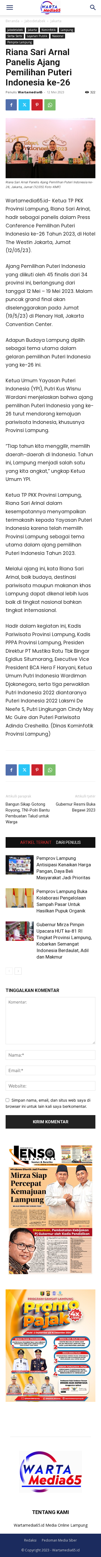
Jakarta (55, 21)
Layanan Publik (37, 36)
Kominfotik (49, 30)
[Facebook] (11, 104)
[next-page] (18, 971)
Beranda (12, 21)
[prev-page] (9, 971)
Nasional (57, 36)
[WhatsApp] (50, 104)
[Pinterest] (37, 104)
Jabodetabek (35, 21)
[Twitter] (24, 104)
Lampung (67, 30)
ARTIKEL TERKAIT (36, 842)
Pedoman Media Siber (59, 1540)
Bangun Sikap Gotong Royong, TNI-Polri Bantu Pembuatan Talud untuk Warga (28, 813)
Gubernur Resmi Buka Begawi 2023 (75, 807)
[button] (10, 7)
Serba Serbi (14, 36)
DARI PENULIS (68, 842)
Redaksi (30, 1540)
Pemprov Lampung (19, 42)
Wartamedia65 (30, 92)
